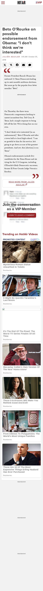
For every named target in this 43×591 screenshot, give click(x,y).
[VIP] (39, 3)
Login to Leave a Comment (21, 215)
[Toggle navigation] (3, 3)
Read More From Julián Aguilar (21, 183)
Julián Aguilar (11, 57)
